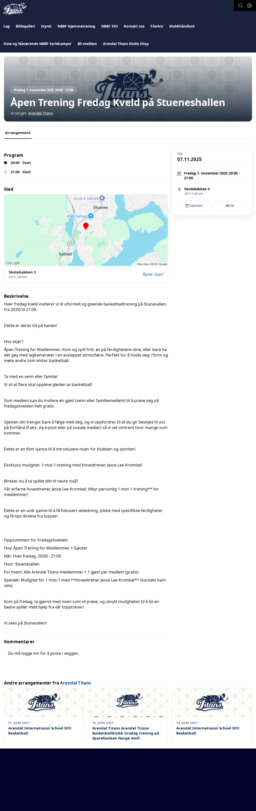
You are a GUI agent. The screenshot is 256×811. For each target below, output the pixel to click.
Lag (7, 26)
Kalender (196, 205)
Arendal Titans (40, 113)
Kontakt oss (134, 26)
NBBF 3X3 (109, 26)
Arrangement (18, 132)
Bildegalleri (25, 26)
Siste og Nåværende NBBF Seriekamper (38, 43)
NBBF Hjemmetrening (76, 26)
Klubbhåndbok (182, 26)
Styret (46, 26)
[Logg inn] (249, 5)
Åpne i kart (153, 274)
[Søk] (240, 5)
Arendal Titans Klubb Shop (126, 43)
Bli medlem (87, 43)
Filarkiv (156, 26)
